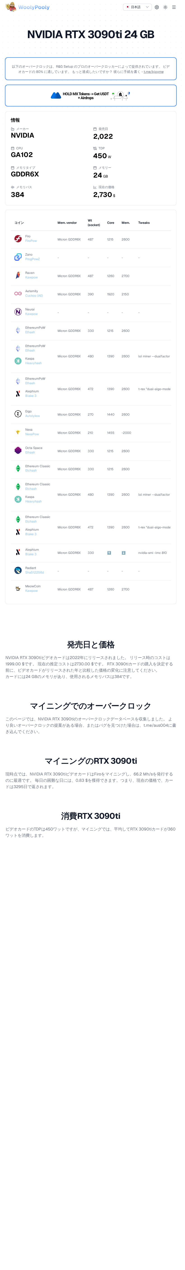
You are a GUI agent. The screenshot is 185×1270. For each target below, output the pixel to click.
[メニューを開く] (174, 7)
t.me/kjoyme (154, 71)
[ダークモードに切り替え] (165, 7)
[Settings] (156, 7)
